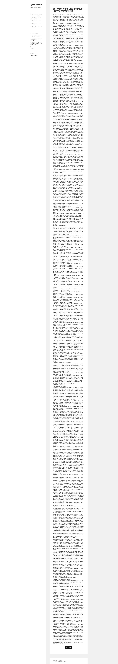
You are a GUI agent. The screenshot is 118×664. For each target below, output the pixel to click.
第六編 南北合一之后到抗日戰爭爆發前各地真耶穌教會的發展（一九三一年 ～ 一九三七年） (36, 32)
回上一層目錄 (68, 647)
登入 (54, 660)
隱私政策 (56, 660)
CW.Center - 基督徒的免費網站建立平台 (60, 661)
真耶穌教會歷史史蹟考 (36, 5)
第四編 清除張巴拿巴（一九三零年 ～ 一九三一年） (36, 24)
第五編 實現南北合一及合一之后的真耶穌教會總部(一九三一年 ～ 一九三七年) (36, 28)
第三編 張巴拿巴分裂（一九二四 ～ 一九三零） (35, 21)
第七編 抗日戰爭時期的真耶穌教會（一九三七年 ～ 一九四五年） (36, 36)
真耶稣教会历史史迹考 (34, 55)
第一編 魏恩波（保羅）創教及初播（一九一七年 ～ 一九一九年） (36, 15)
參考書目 (31, 48)
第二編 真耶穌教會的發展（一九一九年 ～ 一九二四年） (36, 18)
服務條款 (60, 660)
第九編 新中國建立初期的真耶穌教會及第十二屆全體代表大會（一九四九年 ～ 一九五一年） (36, 43)
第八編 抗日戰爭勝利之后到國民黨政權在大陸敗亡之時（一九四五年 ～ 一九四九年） (36, 39)
